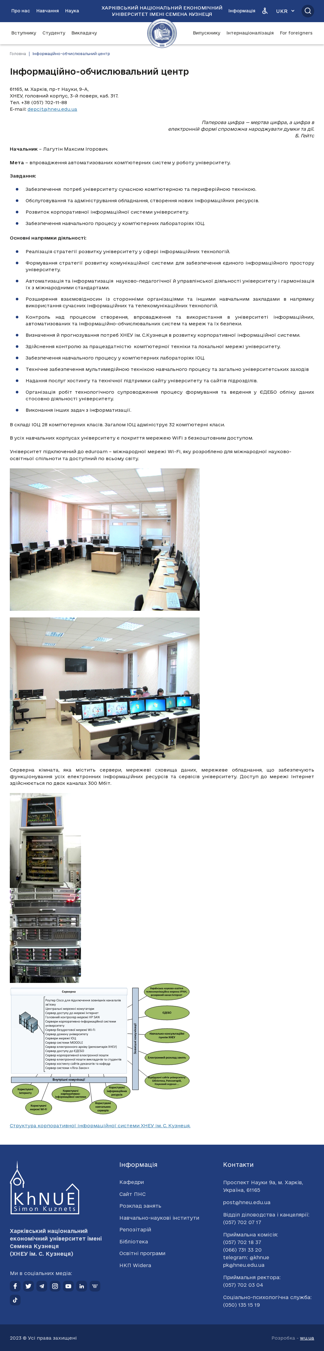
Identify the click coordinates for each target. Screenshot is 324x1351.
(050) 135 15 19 (241, 1305)
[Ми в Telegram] (41, 1286)
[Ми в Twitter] (28, 1286)
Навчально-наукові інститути (159, 1218)
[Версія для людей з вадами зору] (265, 11)
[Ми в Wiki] (95, 1286)
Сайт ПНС (132, 1194)
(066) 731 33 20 (242, 1250)
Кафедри (131, 1182)
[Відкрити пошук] (308, 11)
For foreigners (296, 32)
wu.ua (307, 1338)
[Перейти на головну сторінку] (162, 33)
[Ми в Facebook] (15, 1286)
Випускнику (206, 32)
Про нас (20, 10)
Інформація (241, 10)
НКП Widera (135, 1265)
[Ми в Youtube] (68, 1286)
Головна (18, 54)
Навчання (47, 10)
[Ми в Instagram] (55, 1286)
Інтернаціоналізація (250, 32)
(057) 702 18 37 (242, 1242)
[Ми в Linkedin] (81, 1286)
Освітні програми (142, 1253)
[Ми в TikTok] (15, 1300)
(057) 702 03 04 (243, 1285)
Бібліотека (133, 1241)
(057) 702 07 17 (242, 1222)
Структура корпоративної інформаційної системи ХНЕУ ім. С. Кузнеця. (100, 1125)
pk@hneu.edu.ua (244, 1265)
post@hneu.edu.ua (247, 1202)
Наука (72, 10)
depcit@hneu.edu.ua (52, 109)
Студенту (53, 32)
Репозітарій (135, 1229)
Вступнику (23, 32)
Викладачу (84, 32)
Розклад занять (140, 1206)
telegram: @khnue (246, 1257)
